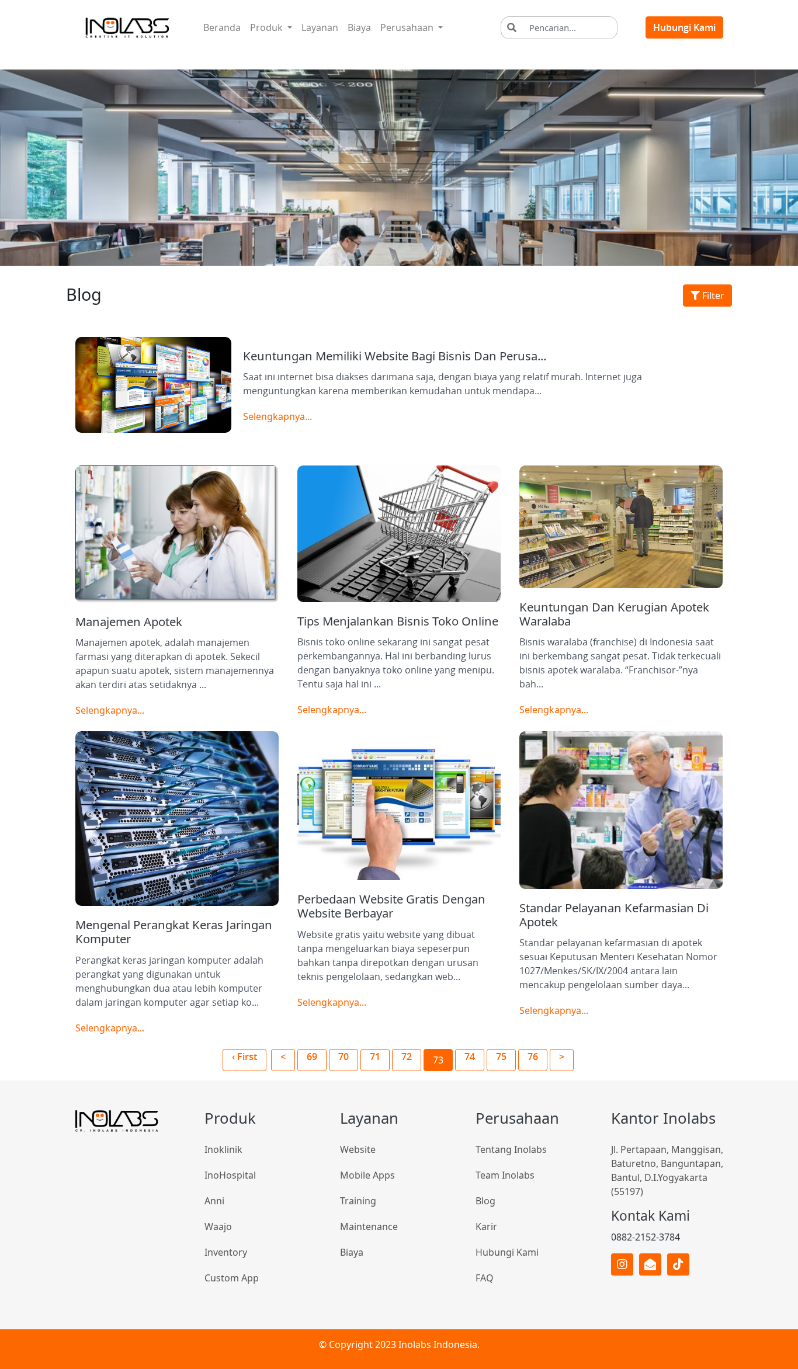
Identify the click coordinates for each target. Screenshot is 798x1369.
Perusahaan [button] (408, 27)
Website (358, 1149)
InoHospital (230, 1175)
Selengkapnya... (277, 416)
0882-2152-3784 (645, 1237)
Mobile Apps (367, 1175)
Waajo (218, 1226)
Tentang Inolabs (511, 1149)
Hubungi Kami (684, 27)
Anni (214, 1200)
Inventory (225, 1252)
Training (358, 1200)
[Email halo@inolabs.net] (650, 1264)
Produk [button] (267, 27)
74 (469, 1056)
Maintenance (369, 1226)
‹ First (244, 1056)
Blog (485, 1200)
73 (438, 1060)
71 (375, 1056)
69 (312, 1056)
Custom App (231, 1277)
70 (343, 1056)
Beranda (224, 27)
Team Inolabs (505, 1175)
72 (406, 1056)
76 (533, 1056)
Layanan (322, 27)
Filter (712, 295)
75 (501, 1056)
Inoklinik (223, 1149)
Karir (486, 1226)
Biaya (359, 27)
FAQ (485, 1277)
